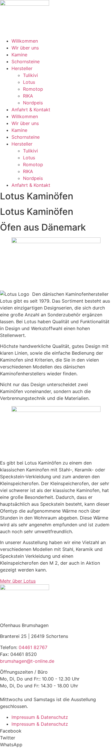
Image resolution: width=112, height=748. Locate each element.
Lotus (29, 82)
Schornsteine (25, 61)
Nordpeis (33, 103)
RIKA (28, 96)
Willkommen (24, 41)
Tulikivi (30, 75)
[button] (56, 730)
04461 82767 (33, 647)
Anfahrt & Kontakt (30, 109)
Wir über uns (25, 48)
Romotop (33, 89)
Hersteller (21, 68)
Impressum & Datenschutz (39, 717)
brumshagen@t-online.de (27, 661)
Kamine (19, 54)
